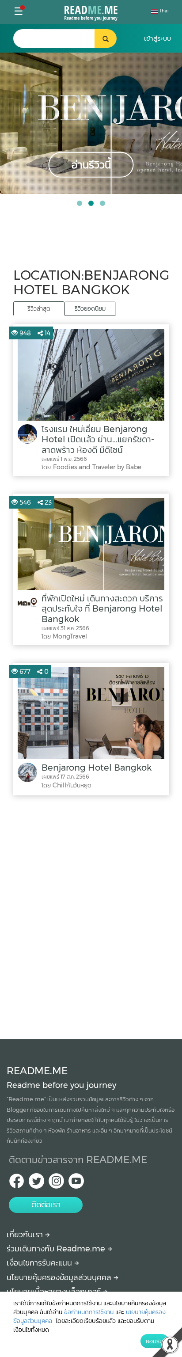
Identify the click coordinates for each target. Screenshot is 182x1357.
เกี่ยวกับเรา (26, 1234)
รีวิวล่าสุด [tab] (38, 308)
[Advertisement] (91, 915)
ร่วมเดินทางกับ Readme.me (57, 1249)
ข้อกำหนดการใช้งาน (89, 1312)
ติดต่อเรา (46, 1204)
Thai (163, 11)
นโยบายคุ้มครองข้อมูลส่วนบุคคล (60, 1277)
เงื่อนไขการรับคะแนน (40, 1263)
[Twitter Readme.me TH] (36, 1183)
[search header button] (106, 38)
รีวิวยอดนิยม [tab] (90, 308)
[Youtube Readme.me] (76, 1183)
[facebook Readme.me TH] (16, 1183)
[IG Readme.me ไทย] (56, 1183)
